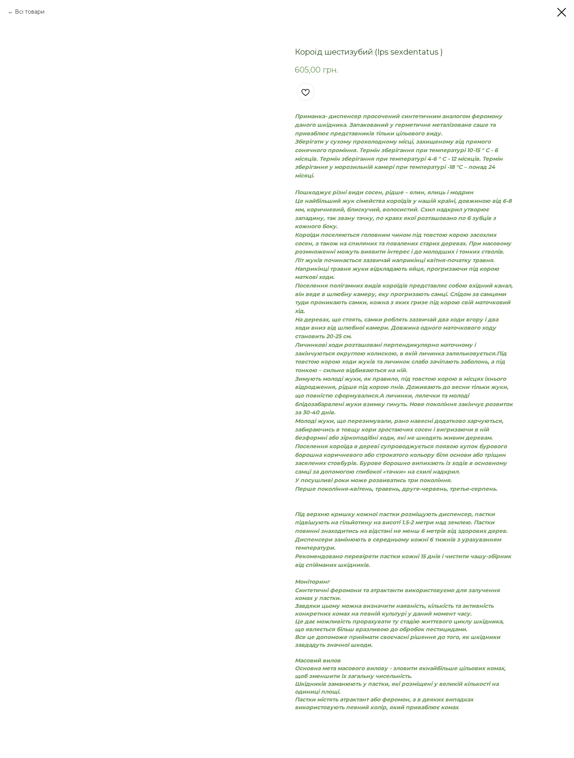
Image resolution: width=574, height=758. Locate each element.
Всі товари (30, 11)
